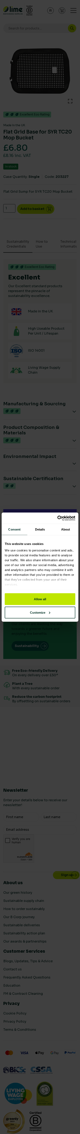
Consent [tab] (14, 529)
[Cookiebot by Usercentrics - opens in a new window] (57, 518)
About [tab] (65, 529)
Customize (37, 612)
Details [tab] (40, 529)
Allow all (40, 599)
